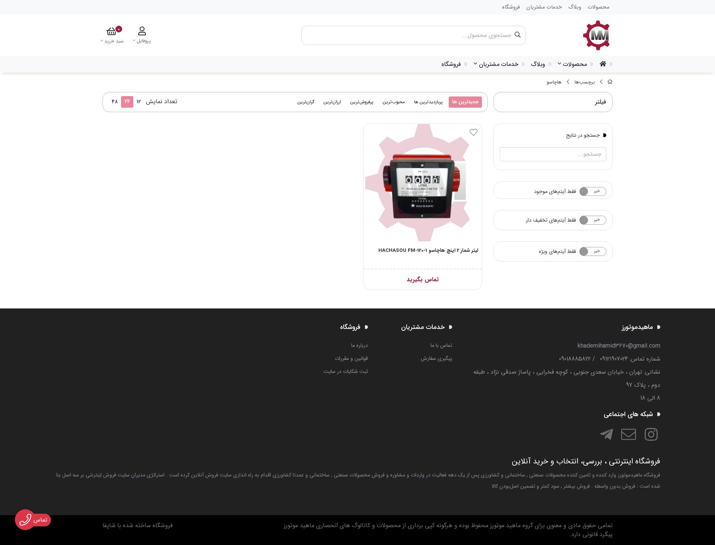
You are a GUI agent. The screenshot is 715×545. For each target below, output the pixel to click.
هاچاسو (554, 82)
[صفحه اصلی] (610, 82)
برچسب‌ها (585, 82)
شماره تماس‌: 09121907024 (630, 359)
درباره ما (359, 345)
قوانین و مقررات (351, 358)
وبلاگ (538, 64)
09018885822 (575, 359)
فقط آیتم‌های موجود (555, 191)
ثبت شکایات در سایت (346, 371)
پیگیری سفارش (436, 358)
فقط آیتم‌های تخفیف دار (551, 220)
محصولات (575, 64)
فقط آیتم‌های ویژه (557, 251)
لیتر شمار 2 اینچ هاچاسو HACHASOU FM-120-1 (428, 250)
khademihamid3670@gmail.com (619, 346)
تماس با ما (441, 345)
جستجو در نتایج (583, 135)
